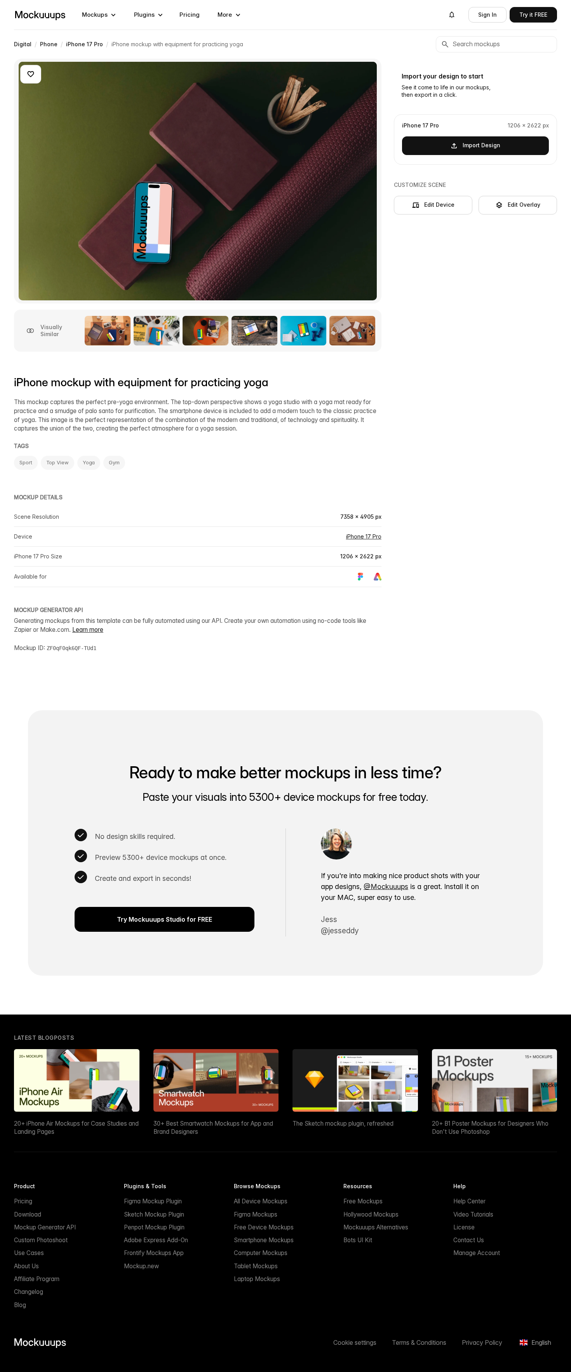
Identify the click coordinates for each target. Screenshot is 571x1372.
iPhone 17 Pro (363, 536)
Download (27, 1214)
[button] (99, 15)
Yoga (89, 462)
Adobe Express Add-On (156, 1240)
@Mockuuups (386, 886)
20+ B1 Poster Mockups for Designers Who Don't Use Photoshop (490, 1127)
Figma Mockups (255, 1214)
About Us (26, 1266)
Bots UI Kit (357, 1240)
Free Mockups (363, 1201)
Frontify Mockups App (154, 1253)
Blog (20, 1305)
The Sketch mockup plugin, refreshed (342, 1123)
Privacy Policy (482, 1342)
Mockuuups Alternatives (375, 1227)
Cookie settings (354, 1342)
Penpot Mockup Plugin (154, 1227)
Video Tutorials (473, 1214)
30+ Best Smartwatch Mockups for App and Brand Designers (213, 1127)
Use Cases (29, 1253)
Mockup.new (141, 1266)
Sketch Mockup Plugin (154, 1214)
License (464, 1227)
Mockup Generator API (45, 1227)
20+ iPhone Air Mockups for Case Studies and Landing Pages (76, 1127)
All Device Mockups (260, 1201)
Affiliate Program (36, 1279)
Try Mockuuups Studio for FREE (164, 919)
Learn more (87, 629)
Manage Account (476, 1253)
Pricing (189, 14)
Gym (114, 462)
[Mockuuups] (40, 14)
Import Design (481, 145)
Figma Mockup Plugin (153, 1201)
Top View (57, 462)
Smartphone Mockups (264, 1240)
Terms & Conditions (419, 1342)
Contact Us (468, 1240)
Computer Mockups (260, 1253)
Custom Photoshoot (41, 1240)
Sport (25, 462)
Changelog (28, 1291)
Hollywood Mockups (371, 1214)
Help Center (469, 1201)
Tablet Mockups (256, 1266)
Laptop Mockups (257, 1279)
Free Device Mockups (264, 1227)
